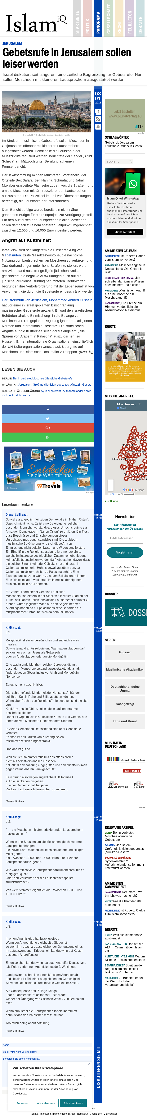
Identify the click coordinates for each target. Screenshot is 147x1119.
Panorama (98, 18)
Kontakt (34, 1113)
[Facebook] (48, 409)
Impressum (45, 1113)
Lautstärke (112, 146)
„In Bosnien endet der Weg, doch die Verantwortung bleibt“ (124, 981)
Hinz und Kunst (125, 721)
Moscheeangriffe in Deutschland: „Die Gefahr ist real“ (125, 269)
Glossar (125, 652)
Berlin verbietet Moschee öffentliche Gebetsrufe (37, 378)
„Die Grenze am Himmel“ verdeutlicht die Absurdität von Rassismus (123, 306)
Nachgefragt (125, 704)
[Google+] (48, 428)
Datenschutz (110, 1113)
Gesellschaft (108, 18)
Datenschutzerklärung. (125, 574)
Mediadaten (96, 1113)
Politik (87, 18)
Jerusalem (127, 142)
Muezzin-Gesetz (132, 146)
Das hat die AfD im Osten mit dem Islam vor (124, 947)
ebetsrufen (13, 255)
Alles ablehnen (46, 1103)
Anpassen (22, 1103)
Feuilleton (129, 18)
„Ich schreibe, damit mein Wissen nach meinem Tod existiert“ (124, 281)
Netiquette (82, 1113)
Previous (111, 782)
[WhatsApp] (48, 437)
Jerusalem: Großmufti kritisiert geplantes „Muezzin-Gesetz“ (47, 384)
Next (137, 782)
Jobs (72, 1113)
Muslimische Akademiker (125, 669)
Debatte (140, 18)
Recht (119, 18)
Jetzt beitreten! (125, 231)
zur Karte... (112, 501)
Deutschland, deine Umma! (125, 688)
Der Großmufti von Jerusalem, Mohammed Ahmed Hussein (47, 300)
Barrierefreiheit (61, 1113)
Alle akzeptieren (73, 1103)
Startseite (77, 18)
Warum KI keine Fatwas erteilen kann (125, 958)
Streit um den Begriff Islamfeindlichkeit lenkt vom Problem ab (124, 969)
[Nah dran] (89, 1064)
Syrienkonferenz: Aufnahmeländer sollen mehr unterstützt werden (46, 393)
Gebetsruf (111, 142)
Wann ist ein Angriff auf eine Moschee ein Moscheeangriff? (125, 294)
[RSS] (98, 119)
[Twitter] (48, 419)
